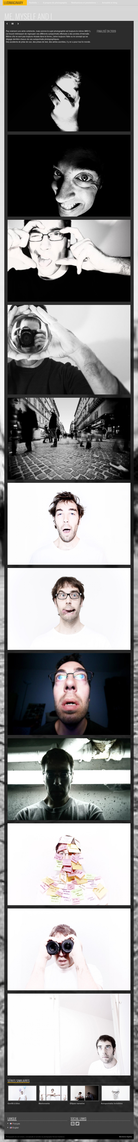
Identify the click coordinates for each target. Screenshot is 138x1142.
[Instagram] (73, 1124)
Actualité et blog (109, 2)
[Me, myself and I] (69, 90)
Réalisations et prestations (83, 2)
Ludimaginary (15, 2)
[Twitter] (77, 1124)
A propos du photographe (55, 2)
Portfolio (33, 2)
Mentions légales (125, 1136)
